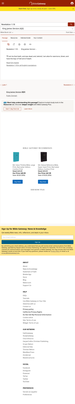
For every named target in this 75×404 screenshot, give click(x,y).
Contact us (27, 306)
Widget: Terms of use (30, 323)
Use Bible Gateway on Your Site (34, 301)
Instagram (27, 371)
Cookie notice (28, 317)
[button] (72, 3)
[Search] (71, 24)
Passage (5, 38)
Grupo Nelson (28, 344)
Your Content (38, 38)
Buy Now (18, 182)
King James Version (13, 92)
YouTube (26, 381)
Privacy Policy (55, 251)
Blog (24, 280)
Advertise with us (29, 304)
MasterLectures (28, 358)
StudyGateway (28, 336)
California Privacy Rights (32, 312)
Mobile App (27, 274)
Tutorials (26, 298)
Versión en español (30, 392)
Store (25, 277)
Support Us (27, 285)
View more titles (38, 190)
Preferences (27, 394)
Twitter (25, 379)
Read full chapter (12, 63)
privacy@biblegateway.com (10, 253)
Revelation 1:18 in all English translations (21, 65)
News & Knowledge (30, 269)
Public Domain (11, 96)
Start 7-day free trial (12, 109)
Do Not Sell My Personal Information (37, 315)
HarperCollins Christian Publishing (35, 341)
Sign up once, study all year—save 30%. (37, 8)
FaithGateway (28, 333)
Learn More (28, 109)
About (25, 266)
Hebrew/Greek (25, 38)
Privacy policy (28, 309)
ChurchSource (28, 338)
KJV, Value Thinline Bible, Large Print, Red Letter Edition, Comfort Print (24, 167)
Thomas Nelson (28, 349)
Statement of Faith (30, 272)
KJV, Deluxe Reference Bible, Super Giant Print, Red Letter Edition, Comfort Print (48, 167)
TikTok (25, 376)
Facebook (26, 368)
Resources (14, 38)
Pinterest (26, 373)
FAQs (25, 295)
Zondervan (27, 355)
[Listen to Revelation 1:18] (30, 44)
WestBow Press (28, 352)
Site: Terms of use (29, 320)
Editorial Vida (28, 347)
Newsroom (27, 283)
